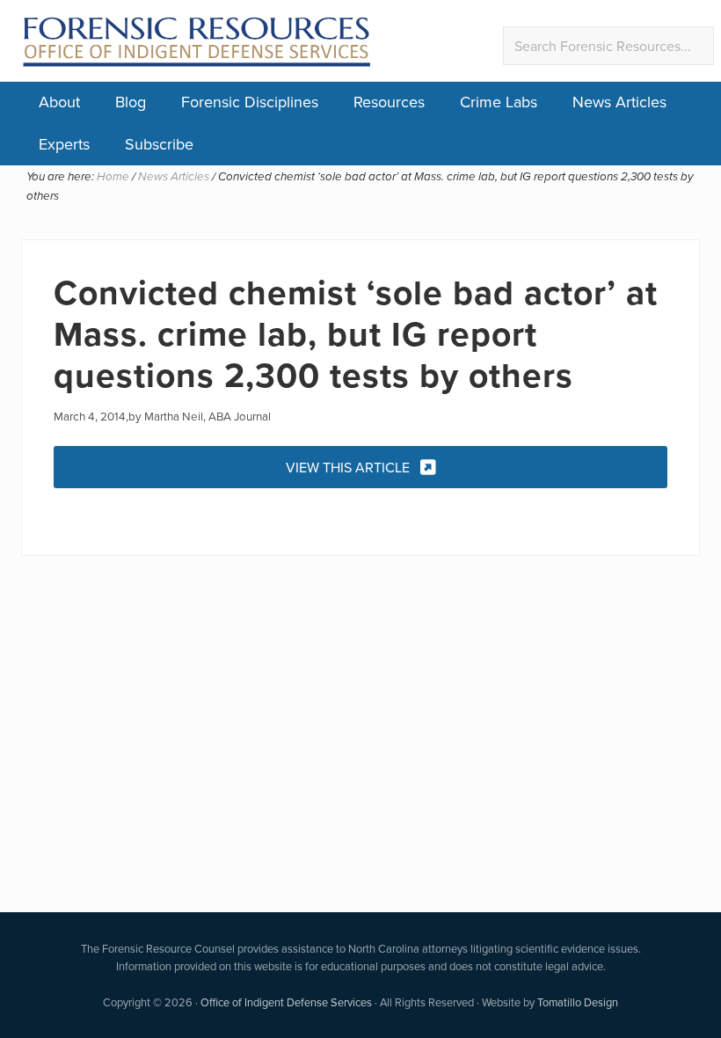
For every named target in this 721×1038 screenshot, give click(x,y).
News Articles (619, 102)
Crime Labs (498, 102)
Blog (130, 102)
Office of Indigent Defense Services (286, 1002)
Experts (64, 144)
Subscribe (159, 144)
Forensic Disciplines (249, 102)
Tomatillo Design (577, 1002)
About (59, 102)
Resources (389, 102)
